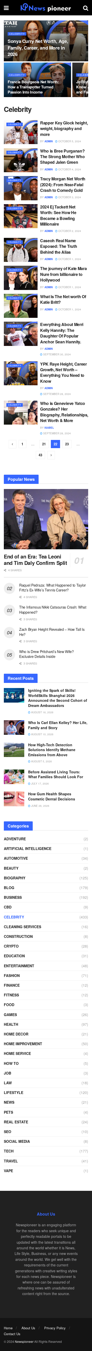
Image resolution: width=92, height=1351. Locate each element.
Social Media (17, 1141)
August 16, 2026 (41, 712)
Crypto (11, 946)
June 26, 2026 (39, 806)
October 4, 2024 (69, 169)
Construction (18, 936)
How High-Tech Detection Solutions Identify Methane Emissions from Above (51, 749)
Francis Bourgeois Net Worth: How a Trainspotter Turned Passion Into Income (33, 87)
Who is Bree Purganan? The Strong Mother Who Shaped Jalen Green (62, 156)
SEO (7, 1131)
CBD (8, 907)
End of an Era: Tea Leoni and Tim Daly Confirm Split (35, 559)
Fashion (12, 975)
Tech (9, 1151)
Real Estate (16, 1121)
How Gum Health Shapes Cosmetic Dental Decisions (51, 796)
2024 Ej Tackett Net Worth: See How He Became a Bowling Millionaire (58, 215)
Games (10, 1014)
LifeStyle (13, 1092)
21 (44, 443)
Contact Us (12, 1333)
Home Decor (16, 1033)
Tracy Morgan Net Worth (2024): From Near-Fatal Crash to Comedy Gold (62, 184)
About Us (28, 1327)
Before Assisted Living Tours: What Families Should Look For (55, 774)
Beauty (11, 868)
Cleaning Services (22, 926)
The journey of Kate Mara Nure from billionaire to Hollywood (63, 274)
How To (11, 1063)
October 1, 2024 (69, 259)
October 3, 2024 (69, 197)
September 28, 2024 (56, 394)
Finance (12, 985)
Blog (9, 887)
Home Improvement (23, 1043)
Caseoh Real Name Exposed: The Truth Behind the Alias (58, 246)
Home (8, 1327)
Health (11, 1024)
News (9, 1102)
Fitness (11, 994)
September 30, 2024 (56, 354)
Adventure (15, 838)
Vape (8, 1170)
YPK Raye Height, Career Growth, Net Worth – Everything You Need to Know (63, 372)
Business (13, 897)
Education (14, 955)
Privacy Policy (55, 1327)
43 (40, 454)
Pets (8, 1112)
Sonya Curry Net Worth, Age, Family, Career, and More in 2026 (38, 47)
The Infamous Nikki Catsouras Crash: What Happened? (52, 609)
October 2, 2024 (69, 231)
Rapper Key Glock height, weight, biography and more (64, 128)
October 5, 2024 (69, 141)
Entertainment (19, 965)
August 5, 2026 (41, 761)
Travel (11, 1160)
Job (7, 1073)
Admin (48, 141)
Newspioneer (24, 1341)
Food (9, 1004)
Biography (14, 877)
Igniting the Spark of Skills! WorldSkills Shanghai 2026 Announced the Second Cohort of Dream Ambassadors (57, 698)
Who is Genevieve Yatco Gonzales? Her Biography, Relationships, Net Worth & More (64, 411)
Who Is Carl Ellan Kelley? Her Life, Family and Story (57, 725)
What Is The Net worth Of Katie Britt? (63, 299)
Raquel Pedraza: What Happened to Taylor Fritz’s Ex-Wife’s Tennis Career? (52, 588)
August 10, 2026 (41, 734)
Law (8, 1082)
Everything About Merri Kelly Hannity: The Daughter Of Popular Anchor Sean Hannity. (61, 332)
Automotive (16, 858)
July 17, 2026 (39, 783)
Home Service (17, 1053)
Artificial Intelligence (27, 848)
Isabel (49, 427)
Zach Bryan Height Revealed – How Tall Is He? (52, 632)
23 (67, 443)
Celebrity (17, 34)
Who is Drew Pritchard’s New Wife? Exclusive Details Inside (46, 654)
